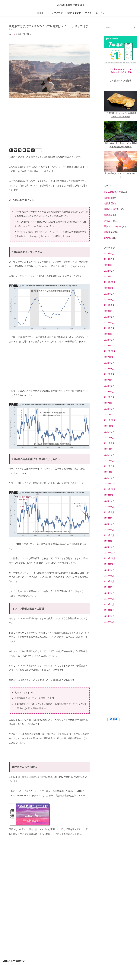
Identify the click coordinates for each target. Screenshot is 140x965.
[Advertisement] (49, 127)
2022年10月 (110, 357)
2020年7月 (109, 512)
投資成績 (108, 215)
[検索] (134, 27)
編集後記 (108, 238)
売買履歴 (108, 203)
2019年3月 (109, 604)
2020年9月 (109, 501)
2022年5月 (109, 386)
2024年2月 (109, 265)
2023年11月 (109, 282)
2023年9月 (109, 294)
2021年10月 (110, 426)
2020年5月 (109, 524)
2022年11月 (109, 351)
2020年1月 (109, 547)
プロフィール (91, 13)
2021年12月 (110, 414)
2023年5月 (109, 317)
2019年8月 (109, 576)
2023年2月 (109, 334)
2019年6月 (109, 587)
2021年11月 (109, 420)
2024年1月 (109, 271)
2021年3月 (109, 466)
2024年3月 (109, 259)
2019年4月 (109, 599)
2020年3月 (109, 535)
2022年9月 (109, 363)
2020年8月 (109, 507)
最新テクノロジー (112, 226)
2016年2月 (109, 622)
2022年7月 (109, 374)
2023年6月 (109, 311)
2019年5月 (109, 593)
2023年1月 (109, 340)
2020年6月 (109, 518)
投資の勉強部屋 (111, 209)
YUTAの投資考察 (112, 192)
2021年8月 (109, 437)
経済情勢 (108, 232)
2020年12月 (110, 484)
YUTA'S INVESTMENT (14, 961)
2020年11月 (109, 489)
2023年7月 (109, 305)
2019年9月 (109, 570)
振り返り (108, 221)
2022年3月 (109, 397)
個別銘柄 (108, 198)
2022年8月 (109, 368)
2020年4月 (109, 530)
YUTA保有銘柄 (74, 13)
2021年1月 (109, 478)
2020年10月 (110, 495)
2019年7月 (109, 581)
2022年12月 (110, 345)
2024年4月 (109, 253)
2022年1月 (109, 409)
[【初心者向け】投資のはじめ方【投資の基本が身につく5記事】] (120, 131)
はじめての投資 (55, 13)
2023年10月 (110, 288)
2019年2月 (109, 610)
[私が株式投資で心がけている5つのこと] (120, 161)
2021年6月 (109, 449)
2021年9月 (109, 432)
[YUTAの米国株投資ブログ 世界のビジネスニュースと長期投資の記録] (70, 4)
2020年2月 (109, 541)
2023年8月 (109, 299)
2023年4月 (109, 322)
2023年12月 (110, 276)
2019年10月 (110, 564)
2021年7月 (109, 443)
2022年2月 (109, 403)
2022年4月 (109, 391)
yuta (13, 34)
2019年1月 (109, 616)
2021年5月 (109, 455)
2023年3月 (109, 328)
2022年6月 (109, 380)
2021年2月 (109, 472)
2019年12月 (110, 553)
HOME (40, 13)
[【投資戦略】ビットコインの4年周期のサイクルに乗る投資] (120, 101)
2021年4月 (109, 460)
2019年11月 (109, 558)
